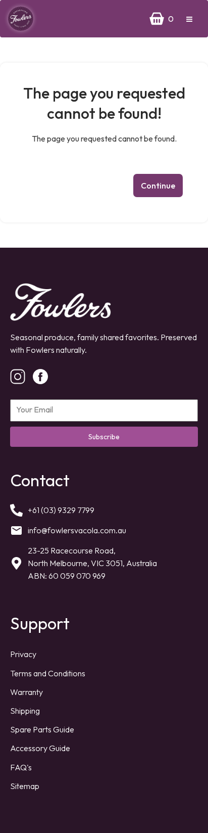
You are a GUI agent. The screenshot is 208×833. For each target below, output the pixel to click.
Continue (158, 185)
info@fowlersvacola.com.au (77, 530)
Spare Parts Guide (42, 729)
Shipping (25, 711)
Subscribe (104, 436)
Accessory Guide (40, 748)
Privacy (23, 654)
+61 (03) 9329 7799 (61, 510)
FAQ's (21, 767)
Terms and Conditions (47, 673)
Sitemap (24, 786)
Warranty (26, 692)
